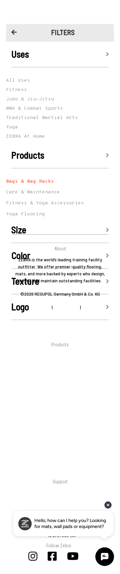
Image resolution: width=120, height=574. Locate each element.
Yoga (60, 391)
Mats (60, 422)
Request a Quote (60, 500)
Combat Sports (60, 372)
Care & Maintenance (33, 192)
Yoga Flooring (25, 214)
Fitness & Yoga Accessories (45, 203)
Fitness (60, 400)
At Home (60, 382)
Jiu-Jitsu (60, 354)
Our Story (60, 320)
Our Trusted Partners (60, 327)
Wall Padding (60, 431)
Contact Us (60, 491)
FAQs (60, 509)
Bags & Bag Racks (30, 181)
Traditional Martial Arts (60, 363)
